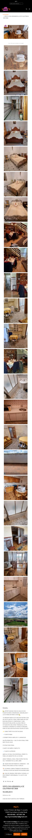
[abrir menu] (29, 9)
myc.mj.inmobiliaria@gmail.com (16, 817)
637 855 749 (21, 814)
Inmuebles (6, 14)
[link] (5, 9)
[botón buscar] (26, 9)
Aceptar (24, 834)
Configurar (9, 834)
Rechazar (16, 834)
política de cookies (17, 830)
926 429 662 (11, 814)
